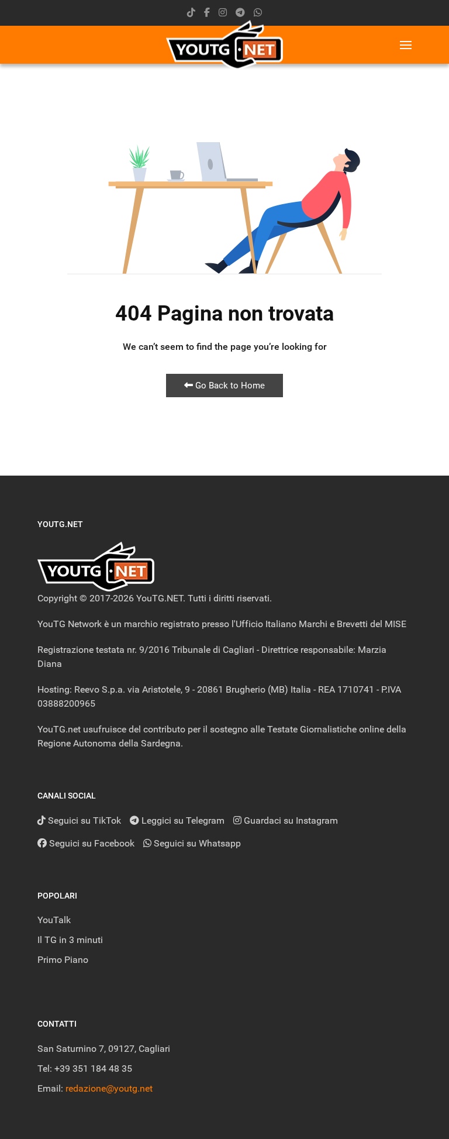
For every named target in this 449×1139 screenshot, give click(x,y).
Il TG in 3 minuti (70, 939)
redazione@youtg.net (109, 1088)
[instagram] (223, 12)
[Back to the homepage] (224, 45)
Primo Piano (62, 959)
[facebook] (207, 12)
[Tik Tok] (191, 12)
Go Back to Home (229, 385)
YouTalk (54, 919)
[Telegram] (240, 12)
